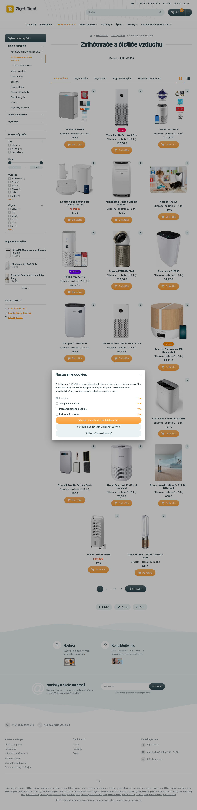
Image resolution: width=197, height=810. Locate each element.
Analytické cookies (69, 403)
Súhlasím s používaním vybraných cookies (98, 426)
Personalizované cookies (73, 409)
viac (139, 398)
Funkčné (64, 398)
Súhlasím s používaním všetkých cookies (98, 420)
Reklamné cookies (69, 414)
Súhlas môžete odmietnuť (99, 433)
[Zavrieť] (140, 374)
